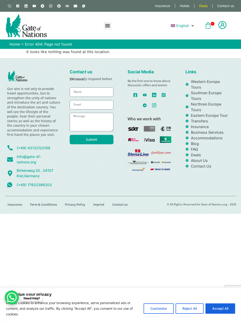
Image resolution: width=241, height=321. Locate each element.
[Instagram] (50, 5)
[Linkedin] (25, 5)
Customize (158, 308)
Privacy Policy (75, 204)
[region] (120, 304)
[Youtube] (34, 5)
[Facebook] (135, 94)
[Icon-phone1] (9, 5)
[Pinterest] (58, 5)
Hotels (184, 6)
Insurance (162, 6)
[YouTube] (145, 94)
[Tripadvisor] (67, 5)
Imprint (98, 204)
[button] (108, 26)
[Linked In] (154, 94)
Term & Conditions (43, 204)
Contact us (225, 6)
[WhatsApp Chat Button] (12, 297)
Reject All (189, 308)
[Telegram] (42, 5)
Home (14, 44)
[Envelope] (75, 5)
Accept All (220, 308)
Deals (203, 6)
